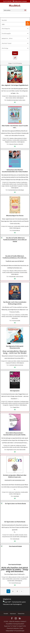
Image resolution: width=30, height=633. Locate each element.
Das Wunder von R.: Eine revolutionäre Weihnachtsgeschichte (14, 303)
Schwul (25, 534)
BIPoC (23, 96)
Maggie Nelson (16, 407)
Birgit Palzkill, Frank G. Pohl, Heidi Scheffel (16, 449)
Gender (15, 184)
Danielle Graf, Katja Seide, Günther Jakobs (16, 100)
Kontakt (6, 613)
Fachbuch (18, 182)
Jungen (3, 186)
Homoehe (21, 534)
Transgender (20, 186)
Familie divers (9, 140)
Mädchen (7, 186)
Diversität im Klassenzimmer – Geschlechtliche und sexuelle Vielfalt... (14, 433)
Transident (25, 186)
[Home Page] (15, 5)
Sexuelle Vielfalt (13, 186)
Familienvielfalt (16, 140)
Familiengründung (24, 401)
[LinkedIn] (20, 618)
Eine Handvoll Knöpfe (14, 564)
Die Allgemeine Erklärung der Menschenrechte (15, 347)
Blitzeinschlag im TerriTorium (14, 215)
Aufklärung (18, 445)
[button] (28, 23)
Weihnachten (15, 318)
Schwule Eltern (13, 142)
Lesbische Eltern (23, 140)
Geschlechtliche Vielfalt (22, 184)
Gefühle (14, 97)
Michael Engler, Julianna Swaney (16, 276)
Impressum (13, 613)
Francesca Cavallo (16, 320)
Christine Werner (16, 230)
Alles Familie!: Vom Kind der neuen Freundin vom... (15, 126)
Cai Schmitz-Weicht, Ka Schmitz (16, 365)
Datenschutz (21, 613)
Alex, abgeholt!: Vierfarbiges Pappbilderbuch (15, 85)
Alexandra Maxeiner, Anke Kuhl (16, 144)
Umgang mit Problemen (11, 362)
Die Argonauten (15, 390)
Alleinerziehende (12, 96)
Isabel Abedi (16, 496)
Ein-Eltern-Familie (20, 577)
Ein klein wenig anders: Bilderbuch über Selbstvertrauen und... (14, 476)
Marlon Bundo (16, 539)
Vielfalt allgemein (20, 97)
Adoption (12, 138)
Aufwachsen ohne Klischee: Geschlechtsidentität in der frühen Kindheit (15, 170)
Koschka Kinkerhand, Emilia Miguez (16, 190)
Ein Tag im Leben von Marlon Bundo (14, 521)
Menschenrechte (24, 361)
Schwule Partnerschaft (7, 536)
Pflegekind (7, 142)
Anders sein (19, 96)
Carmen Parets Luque (16, 583)
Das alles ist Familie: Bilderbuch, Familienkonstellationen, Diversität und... (15, 257)
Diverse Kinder (12, 182)
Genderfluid (15, 403)
